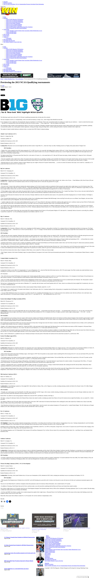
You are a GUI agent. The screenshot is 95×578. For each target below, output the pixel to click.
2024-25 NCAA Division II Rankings (14, 20)
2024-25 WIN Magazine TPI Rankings (14, 19)
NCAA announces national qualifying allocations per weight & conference (15, 528)
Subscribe (5, 1)
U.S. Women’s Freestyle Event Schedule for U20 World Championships (19, 537)
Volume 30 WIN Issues (11, 32)
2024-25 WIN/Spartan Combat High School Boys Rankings (19, 27)
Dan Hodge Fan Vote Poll (9, 40)
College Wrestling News (9, 79)
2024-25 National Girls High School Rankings (16, 28)
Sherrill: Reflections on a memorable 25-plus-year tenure (16, 568)
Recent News (6, 35)
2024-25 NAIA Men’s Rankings (13, 23)
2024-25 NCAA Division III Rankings (14, 22)
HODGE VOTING (7, 3)
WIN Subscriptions (7, 39)
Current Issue (6, 29)
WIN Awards (6, 34)
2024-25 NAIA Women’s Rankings (14, 25)
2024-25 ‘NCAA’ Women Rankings (14, 24)
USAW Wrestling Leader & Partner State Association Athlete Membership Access (24, 30)
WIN (3, 85)
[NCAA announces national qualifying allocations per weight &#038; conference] (16, 520)
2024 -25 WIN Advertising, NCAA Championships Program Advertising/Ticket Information (23, 4)
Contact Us (5, 37)
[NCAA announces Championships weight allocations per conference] (78, 520)
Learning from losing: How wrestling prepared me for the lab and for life (19, 553)
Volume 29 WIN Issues (11, 33)
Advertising (8, 38)
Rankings (5, 18)
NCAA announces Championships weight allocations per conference (76, 528)
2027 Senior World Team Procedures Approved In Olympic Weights (18, 560)
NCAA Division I (20, 79)
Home (4, 17)
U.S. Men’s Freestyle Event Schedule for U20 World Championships (18, 545)
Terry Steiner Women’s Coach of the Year (12, 42)
